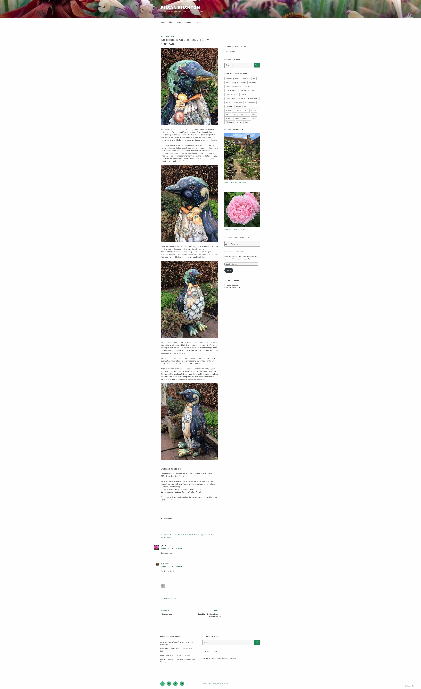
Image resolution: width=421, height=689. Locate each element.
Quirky (228, 114)
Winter (239, 122)
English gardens (231, 90)
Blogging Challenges (239, 83)
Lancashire (229, 106)
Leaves (238, 106)
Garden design (253, 98)
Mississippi (229, 110)
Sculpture (229, 118)
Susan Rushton (180, 7)
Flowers (243, 94)
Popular (254, 110)
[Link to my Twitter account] (175, 683)
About (179, 22)
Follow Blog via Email (234, 252)
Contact (188, 22)
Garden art (241, 98)
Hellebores (238, 102)
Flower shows (230, 98)
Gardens (229, 102)
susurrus (165, 564)
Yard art (247, 122)
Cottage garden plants (233, 86)
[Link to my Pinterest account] (169, 683)
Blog (171, 22)
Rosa (241, 114)
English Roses (244, 90)
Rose (247, 114)
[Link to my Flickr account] (182, 683)
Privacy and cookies (231, 285)
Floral (254, 90)
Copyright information (232, 287)
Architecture (245, 79)
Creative (168, 518)
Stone (237, 118)
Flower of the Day (232, 94)
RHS (234, 114)
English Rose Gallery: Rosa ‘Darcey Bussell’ (175, 655)
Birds (227, 83)
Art (254, 79)
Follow (229, 270)
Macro (246, 106)
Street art (245, 118)
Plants (246, 110)
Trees (254, 118)
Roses (254, 114)
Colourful (252, 83)
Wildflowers (230, 122)
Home (163, 22)
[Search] (257, 65)
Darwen (247, 86)
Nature (238, 110)
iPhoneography (250, 102)
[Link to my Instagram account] (162, 683)
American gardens (232, 79)
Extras (197, 22)
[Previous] (163, 586)
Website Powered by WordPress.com (215, 684)
